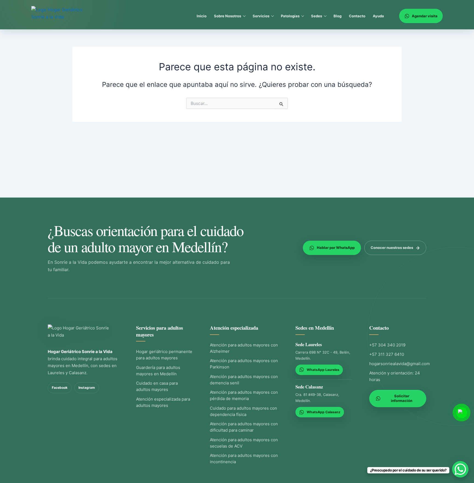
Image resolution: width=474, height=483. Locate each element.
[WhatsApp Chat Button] (460, 469)
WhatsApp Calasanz (323, 412)
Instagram (86, 387)
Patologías (290, 16)
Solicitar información (401, 398)
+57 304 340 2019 (387, 345)
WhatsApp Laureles (323, 370)
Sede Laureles (308, 344)
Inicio (202, 16)
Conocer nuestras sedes (392, 247)
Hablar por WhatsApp (336, 247)
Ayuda (378, 16)
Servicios (261, 16)
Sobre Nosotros (227, 16)
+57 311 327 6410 (386, 354)
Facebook (59, 387)
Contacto (357, 16)
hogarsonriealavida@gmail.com (399, 363)
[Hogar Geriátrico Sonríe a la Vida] (79, 333)
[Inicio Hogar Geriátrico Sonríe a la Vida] (62, 16)
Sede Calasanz (309, 386)
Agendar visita (425, 16)
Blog (338, 16)
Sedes (316, 16)
